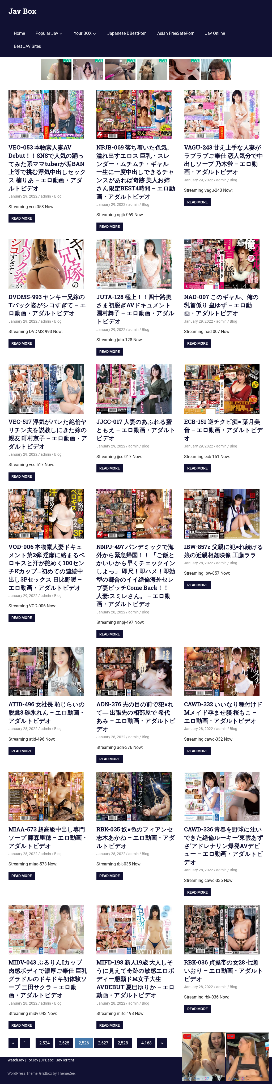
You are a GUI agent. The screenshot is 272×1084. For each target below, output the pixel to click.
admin (46, 196)
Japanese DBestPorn (127, 33)
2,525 (64, 1042)
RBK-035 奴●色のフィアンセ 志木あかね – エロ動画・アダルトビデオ (135, 837)
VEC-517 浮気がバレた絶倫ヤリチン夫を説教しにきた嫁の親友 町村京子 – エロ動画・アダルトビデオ (47, 434)
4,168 (146, 1042)
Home (19, 33)
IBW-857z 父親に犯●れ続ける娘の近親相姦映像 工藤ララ (223, 551)
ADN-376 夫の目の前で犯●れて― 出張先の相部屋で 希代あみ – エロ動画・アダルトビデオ (136, 716)
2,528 (123, 1042)
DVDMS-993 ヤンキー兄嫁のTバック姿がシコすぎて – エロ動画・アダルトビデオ (47, 305)
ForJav (32, 1060)
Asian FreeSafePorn (175, 33)
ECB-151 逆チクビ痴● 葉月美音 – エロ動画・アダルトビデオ (223, 430)
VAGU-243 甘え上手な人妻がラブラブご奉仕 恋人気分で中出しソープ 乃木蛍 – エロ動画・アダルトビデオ (223, 159)
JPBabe (47, 1060)
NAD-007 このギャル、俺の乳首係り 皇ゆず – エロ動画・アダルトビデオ (221, 305)
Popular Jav (47, 33)
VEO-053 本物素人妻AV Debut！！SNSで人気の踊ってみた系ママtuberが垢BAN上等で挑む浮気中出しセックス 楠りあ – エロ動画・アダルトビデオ (47, 167)
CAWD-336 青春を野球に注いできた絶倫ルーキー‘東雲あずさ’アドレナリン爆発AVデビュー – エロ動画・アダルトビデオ (223, 845)
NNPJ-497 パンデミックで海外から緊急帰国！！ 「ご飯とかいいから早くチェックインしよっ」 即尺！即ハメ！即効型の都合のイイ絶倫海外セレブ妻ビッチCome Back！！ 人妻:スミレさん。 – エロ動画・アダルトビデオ (136, 575)
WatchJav (15, 1060)
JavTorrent (65, 1060)
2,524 (44, 1042)
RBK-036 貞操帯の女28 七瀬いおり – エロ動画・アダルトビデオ (223, 970)
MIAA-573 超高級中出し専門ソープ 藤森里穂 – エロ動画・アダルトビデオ (48, 837)
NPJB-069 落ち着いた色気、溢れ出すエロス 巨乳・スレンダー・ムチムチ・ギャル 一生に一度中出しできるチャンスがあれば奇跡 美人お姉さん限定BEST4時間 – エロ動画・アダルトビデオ (135, 171)
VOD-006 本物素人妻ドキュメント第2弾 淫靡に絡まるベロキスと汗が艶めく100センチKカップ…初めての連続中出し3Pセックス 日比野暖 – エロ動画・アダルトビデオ (46, 567)
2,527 (103, 1042)
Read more (21, 218)
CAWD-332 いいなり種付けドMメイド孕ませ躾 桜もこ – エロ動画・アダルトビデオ (223, 712)
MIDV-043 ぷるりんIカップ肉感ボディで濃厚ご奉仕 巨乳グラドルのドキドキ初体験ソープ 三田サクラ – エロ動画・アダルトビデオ (47, 978)
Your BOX (83, 33)
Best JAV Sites (27, 46)
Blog (58, 196)
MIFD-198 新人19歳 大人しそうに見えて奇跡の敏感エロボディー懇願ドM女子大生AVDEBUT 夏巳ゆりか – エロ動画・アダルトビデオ (135, 978)
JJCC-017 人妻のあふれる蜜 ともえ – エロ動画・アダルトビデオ (136, 430)
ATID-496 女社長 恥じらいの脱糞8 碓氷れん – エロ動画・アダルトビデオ (46, 712)
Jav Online (215, 33)
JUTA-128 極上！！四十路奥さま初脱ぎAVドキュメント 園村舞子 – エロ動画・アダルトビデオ (135, 309)
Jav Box (22, 11)
